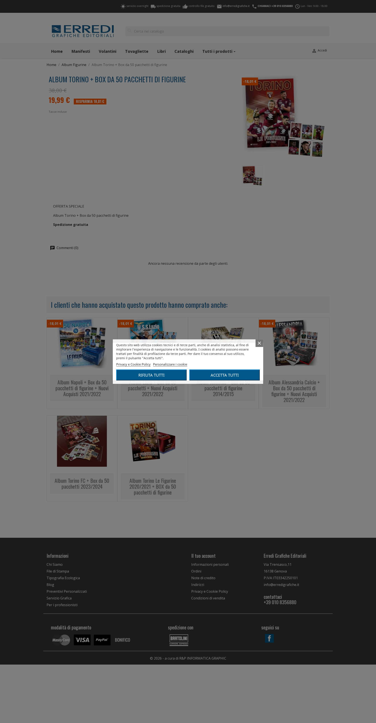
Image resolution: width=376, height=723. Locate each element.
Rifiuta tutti (151, 374)
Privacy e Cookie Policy (133, 364)
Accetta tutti (225, 374)
